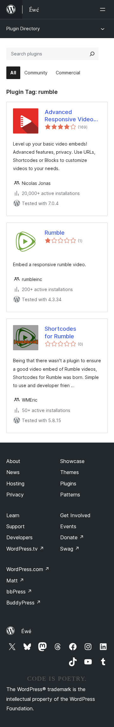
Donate (72, 537)
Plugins (68, 483)
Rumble (55, 232)
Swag (69, 549)
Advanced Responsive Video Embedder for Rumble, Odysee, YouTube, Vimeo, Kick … (69, 116)
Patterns (70, 494)
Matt (15, 580)
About (13, 461)
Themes (69, 472)
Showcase (72, 461)
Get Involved (75, 515)
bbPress (19, 591)
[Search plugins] (92, 54)
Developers (19, 537)
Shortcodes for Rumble (60, 332)
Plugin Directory (23, 28)
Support (15, 526)
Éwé (26, 631)
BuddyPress (23, 602)
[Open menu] (104, 9)
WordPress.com (27, 569)
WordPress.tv (25, 549)
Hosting (15, 483)
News (13, 472)
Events (68, 526)
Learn (12, 515)
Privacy (15, 494)
